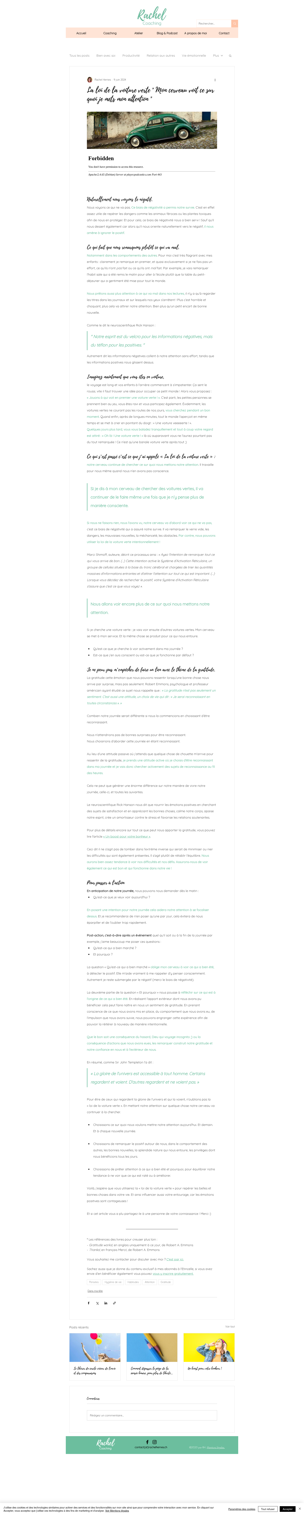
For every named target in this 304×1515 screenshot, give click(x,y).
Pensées (94, 1282)
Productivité (131, 55)
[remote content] (152, 172)
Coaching (105, 1448)
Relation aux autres (161, 55)
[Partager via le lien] (114, 1303)
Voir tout (230, 1326)
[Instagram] (154, 1442)
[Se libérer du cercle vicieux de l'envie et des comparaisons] (94, 1347)
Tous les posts (79, 55)
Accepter (288, 1509)
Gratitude (166, 1282)
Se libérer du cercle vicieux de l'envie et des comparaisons (95, 1370)
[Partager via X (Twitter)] (97, 1303)
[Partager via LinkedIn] (105, 1303)
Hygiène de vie (113, 1282)
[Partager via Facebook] (88, 1303)
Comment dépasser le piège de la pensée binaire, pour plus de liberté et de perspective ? (151, 1370)
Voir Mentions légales (117, 1510)
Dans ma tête (95, 1291)
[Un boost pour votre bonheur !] (209, 1347)
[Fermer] (300, 1509)
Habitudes (133, 1282)
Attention (150, 1282)
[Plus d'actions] (215, 80)
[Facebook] (147, 1442)
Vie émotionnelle (194, 55)
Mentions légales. (216, 1447)
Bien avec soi (105, 55)
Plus (216, 55)
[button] (110, 33)
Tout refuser (268, 1509)
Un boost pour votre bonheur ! (204, 1368)
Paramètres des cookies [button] (241, 1509)
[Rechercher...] (234, 23)
